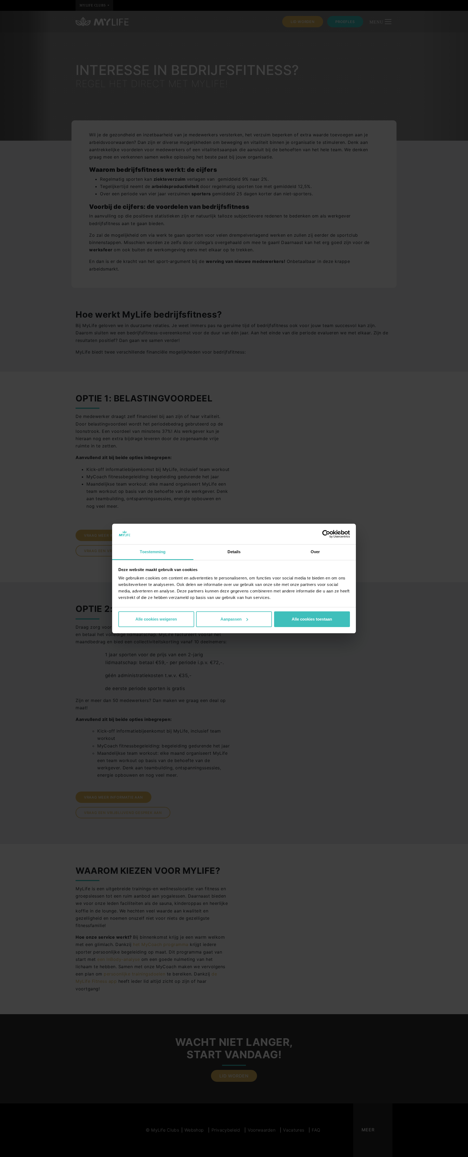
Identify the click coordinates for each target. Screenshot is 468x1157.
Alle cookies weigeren (156, 619)
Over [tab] (315, 551)
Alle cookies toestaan (312, 619)
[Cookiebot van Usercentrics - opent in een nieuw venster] (326, 534)
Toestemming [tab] (152, 551)
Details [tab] (234, 551)
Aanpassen (231, 619)
